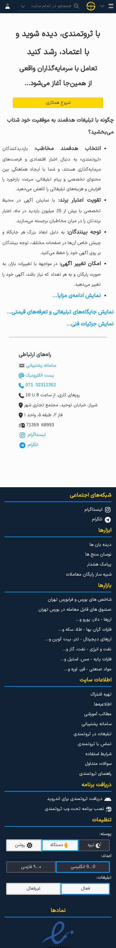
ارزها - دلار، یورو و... (93, 619)
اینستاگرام (36, 434)
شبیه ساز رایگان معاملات (88, 574)
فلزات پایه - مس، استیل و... (85, 659)
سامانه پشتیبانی (41, 365)
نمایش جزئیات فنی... (90, 324)
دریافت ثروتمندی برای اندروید (75, 798)
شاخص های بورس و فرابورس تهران (79, 599)
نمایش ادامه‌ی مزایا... (77, 295)
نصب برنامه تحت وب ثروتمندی (75, 808)
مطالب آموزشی (97, 714)
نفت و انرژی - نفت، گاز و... (86, 649)
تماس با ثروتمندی (94, 744)
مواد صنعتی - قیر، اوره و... (87, 669)
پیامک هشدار (99, 564)
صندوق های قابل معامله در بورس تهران (74, 609)
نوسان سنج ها (98, 554)
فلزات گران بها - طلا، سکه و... (84, 629)
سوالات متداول (98, 763)
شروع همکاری (58, 102)
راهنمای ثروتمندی (95, 773)
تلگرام (32, 444)
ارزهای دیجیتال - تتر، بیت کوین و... (78, 639)
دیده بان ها (100, 544)
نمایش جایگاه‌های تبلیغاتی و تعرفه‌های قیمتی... (60, 312)
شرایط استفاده (98, 754)
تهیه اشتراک (100, 694)
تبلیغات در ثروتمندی (92, 734)
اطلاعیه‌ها (102, 704)
